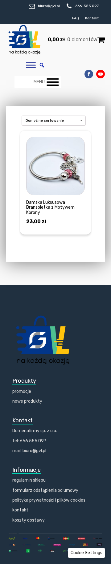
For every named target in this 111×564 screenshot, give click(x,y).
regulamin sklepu (29, 480)
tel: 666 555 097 (29, 441)
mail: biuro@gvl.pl (29, 450)
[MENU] (53, 82)
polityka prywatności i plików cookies (48, 500)
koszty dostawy (28, 520)
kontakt (20, 510)
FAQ (75, 18)
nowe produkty (27, 401)
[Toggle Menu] (31, 65)
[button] (86, 553)
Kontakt (92, 18)
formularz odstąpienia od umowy (45, 490)
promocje (21, 391)
